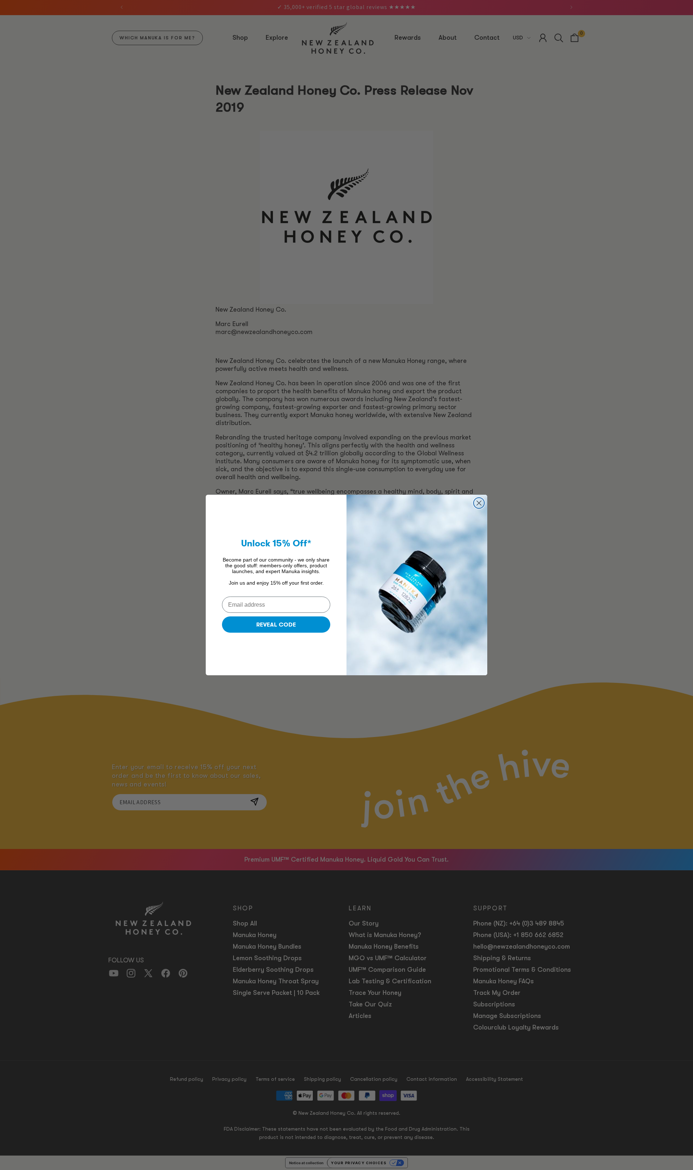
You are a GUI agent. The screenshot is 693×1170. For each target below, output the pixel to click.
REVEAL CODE (276, 624)
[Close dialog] (479, 503)
